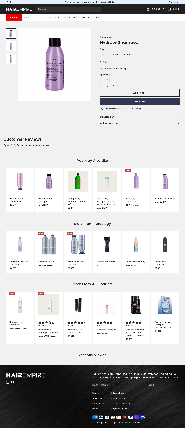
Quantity (105, 74)
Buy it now (140, 101)
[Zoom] (54, 64)
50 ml (105, 54)
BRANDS (99, 17)
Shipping (104, 86)
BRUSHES (54, 17)
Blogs (95, 408)
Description (107, 117)
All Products (102, 284)
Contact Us (98, 403)
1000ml (127, 54)
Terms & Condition (121, 403)
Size (102, 49)
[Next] (10, 98)
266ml (116, 54)
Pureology (105, 37)
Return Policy (118, 398)
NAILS (85, 17)
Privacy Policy (118, 393)
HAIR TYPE (71, 17)
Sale (14, 17)
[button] (46, 322)
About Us (97, 398)
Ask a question (109, 123)
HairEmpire (135, 422)
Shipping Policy (119, 408)
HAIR (27, 17)
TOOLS (39, 17)
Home (95, 393)
